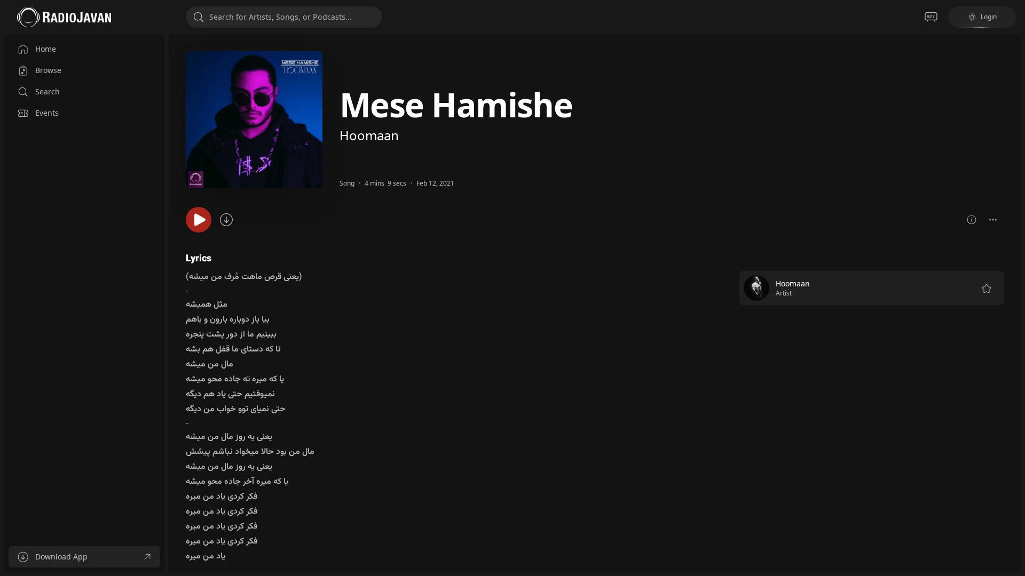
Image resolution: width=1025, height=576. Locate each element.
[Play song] (198, 220)
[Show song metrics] (971, 219)
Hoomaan (369, 135)
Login (989, 16)
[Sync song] (226, 219)
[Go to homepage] (64, 17)
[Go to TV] (931, 17)
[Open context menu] (993, 219)
